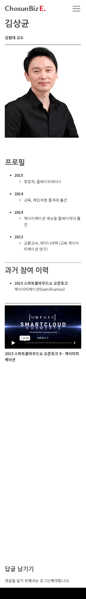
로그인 (45, 580)
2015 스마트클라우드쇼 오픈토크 (41, 283)
